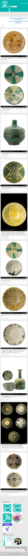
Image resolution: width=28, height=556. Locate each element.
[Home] (4, 3)
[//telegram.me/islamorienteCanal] (9, 548)
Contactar (22, 3)
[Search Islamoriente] (9, 6)
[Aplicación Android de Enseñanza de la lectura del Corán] (7, 508)
